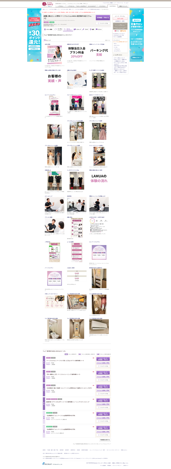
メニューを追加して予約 (103, 362)
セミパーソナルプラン (50, 95)
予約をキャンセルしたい (119, 69)
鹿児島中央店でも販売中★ (95, 267)
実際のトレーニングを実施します (97, 196)
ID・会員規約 (103, 465)
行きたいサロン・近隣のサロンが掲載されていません (120, 60)
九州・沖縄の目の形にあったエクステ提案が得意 (52, 453)
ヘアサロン (60, 6)
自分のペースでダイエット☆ (96, 95)
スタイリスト (117, 45)
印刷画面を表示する (105, 439)
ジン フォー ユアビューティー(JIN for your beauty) (90, 458)
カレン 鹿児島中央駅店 (47, 458)
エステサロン (113, 6)
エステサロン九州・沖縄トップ (67, 9)
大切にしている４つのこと (51, 293)
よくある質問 (70, 242)
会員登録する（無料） (120, 21)
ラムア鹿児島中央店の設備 (95, 318)
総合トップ (45, 9)
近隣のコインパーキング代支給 (96, 44)
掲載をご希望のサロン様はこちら (120, 463)
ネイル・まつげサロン (81, 6)
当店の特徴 (47, 44)
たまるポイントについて (119, 33)
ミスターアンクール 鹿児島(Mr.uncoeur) (60, 458)
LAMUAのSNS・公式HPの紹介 (96, 217)
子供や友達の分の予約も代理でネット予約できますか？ (120, 66)
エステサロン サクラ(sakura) (74, 458)
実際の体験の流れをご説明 (95, 170)
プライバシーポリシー (116, 465)
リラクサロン (102, 6)
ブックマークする (104, 23)
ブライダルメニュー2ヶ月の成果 (75, 121)
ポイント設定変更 (118, 36)
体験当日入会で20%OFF (73, 44)
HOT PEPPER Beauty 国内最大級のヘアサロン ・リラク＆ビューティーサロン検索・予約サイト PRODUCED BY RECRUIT (48, 4)
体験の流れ (69, 217)
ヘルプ (126, 2)
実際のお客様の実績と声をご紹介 (53, 70)
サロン (115, 43)
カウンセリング (48, 196)
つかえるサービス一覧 (119, 35)
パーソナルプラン (49, 267)
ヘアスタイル (71, 6)
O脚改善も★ (48, 170)
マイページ (120, 2)
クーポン (116, 47)
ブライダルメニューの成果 (95, 121)
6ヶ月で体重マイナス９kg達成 (96, 70)
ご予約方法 (47, 242)
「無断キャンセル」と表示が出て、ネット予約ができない (120, 71)
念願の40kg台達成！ (72, 70)
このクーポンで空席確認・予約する (103, 359)
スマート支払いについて (119, 58)
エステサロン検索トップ (110, 2)
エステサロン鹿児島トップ (80, 9)
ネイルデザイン (117, 51)
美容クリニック (123, 6)
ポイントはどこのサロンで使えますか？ (120, 63)
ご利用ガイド (125, 465)
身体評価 (69, 196)
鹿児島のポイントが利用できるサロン (71, 453)
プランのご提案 (48, 217)
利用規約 (109, 465)
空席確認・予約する (103, 17)
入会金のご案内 (71, 267)
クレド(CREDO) (104, 458)
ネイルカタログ (92, 6)
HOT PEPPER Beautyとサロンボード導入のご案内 (98, 463)
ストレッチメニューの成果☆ (96, 145)
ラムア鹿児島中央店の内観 (73, 293)
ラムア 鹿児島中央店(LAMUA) (94, 9)
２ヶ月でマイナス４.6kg (73, 170)
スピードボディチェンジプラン (74, 95)
